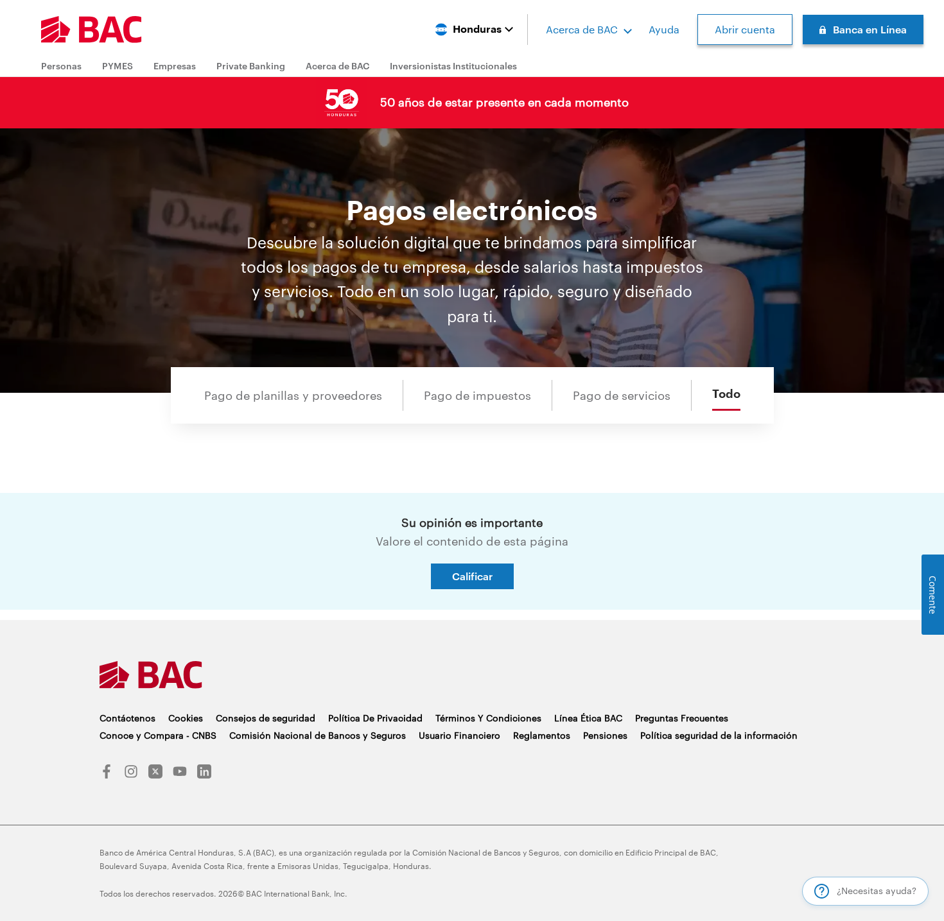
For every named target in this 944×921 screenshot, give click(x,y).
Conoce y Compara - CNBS (158, 735)
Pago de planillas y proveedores (293, 395)
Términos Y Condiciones (488, 717)
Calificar (472, 576)
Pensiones (605, 735)
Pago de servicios (621, 395)
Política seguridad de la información (719, 735)
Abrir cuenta (745, 29)
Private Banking (250, 65)
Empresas (174, 65)
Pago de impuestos (477, 395)
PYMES (117, 65)
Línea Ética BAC (588, 717)
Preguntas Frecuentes (681, 717)
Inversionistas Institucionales (453, 65)
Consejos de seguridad (265, 717)
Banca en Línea (870, 29)
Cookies (185, 717)
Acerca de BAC (582, 29)
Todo (726, 394)
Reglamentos (541, 735)
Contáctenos (127, 717)
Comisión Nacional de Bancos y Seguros (317, 735)
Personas (61, 65)
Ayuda (664, 29)
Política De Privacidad (375, 717)
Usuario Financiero (459, 735)
